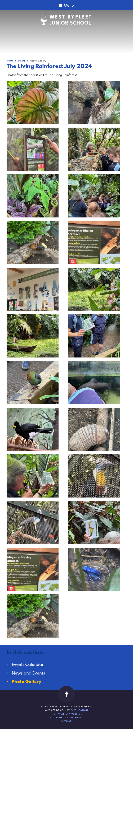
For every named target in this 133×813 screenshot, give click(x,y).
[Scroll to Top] (66, 694)
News (21, 60)
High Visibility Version (66, 713)
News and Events (28, 673)
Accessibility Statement (66, 717)
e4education (79, 710)
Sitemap (66, 721)
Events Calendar (28, 664)
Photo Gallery (38, 60)
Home (10, 60)
